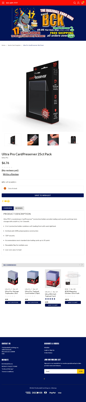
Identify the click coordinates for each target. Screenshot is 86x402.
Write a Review (11, 174)
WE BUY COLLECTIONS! (9, 366)
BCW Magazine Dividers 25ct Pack (72, 292)
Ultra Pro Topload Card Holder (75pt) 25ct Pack (32, 293)
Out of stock (13, 302)
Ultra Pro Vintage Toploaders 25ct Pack (12, 293)
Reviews (18, 208)
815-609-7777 (12, 3)
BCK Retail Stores (7, 364)
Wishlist (46, 347)
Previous (4, 90)
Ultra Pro (5, 158)
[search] (74, 3)
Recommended (9, 265)
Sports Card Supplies (14, 45)
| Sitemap (53, 388)
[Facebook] (3, 201)
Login (46, 350)
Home (3, 45)
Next (82, 90)
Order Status (48, 353)
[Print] (8, 201)
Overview (7, 208)
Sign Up (52, 350)
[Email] (5, 201)
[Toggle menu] (3, 4)
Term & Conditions (8, 371)
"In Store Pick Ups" (7, 369)
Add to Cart (53, 305)
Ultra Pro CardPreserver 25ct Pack (33, 45)
